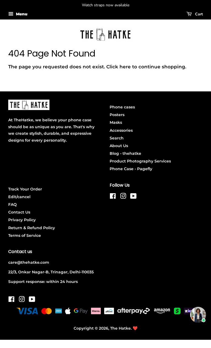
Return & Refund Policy (31, 227)
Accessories (121, 130)
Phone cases (122, 107)
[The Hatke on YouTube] (133, 197)
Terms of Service (24, 235)
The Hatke (120, 328)
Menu (21, 14)
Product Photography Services (140, 161)
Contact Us (19, 212)
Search (117, 138)
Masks (116, 122)
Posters (117, 114)
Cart (198, 14)
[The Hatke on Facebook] (113, 197)
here (125, 66)
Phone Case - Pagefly (131, 168)
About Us (119, 145)
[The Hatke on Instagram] (123, 197)
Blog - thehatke (125, 153)
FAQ (12, 204)
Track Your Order (25, 189)
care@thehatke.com (28, 262)
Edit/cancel (19, 196)
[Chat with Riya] (198, 315)
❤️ (135, 328)
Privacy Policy (22, 219)
